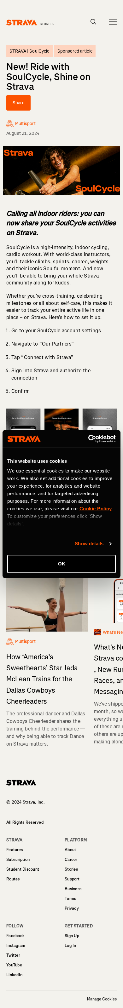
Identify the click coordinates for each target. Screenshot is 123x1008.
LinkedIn (14, 974)
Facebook (15, 935)
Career (71, 859)
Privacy (72, 908)
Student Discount (22, 869)
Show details (89, 543)
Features (14, 849)
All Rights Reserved (25, 822)
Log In (70, 945)
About (70, 849)
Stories (71, 869)
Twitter (13, 955)
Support (72, 879)
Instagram (15, 945)
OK (61, 563)
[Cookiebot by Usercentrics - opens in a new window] (88, 439)
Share (18, 103)
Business (73, 888)
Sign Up (72, 935)
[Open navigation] (113, 22)
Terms (70, 898)
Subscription (18, 859)
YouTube (14, 965)
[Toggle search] (94, 22)
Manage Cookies (102, 999)
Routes (13, 879)
